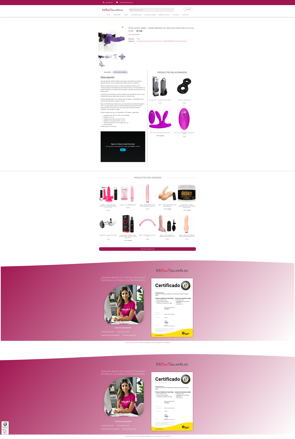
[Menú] (8, 422)
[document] (147, 219)
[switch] (5, 433)
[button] (170, 213)
